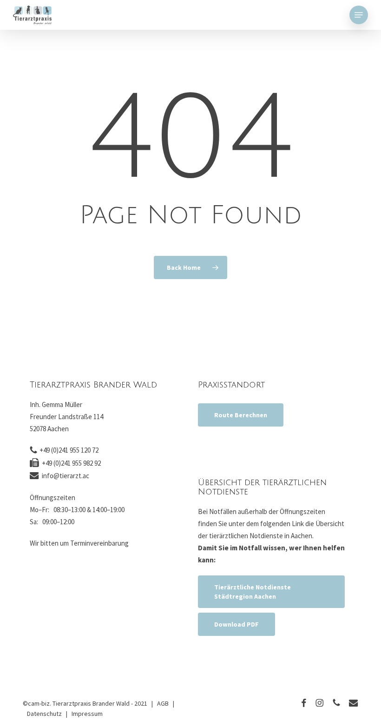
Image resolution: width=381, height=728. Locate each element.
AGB (163, 703)
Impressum (87, 713)
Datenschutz (44, 713)
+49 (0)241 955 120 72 (69, 450)
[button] (358, 15)
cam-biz (39, 703)
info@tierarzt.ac (65, 475)
